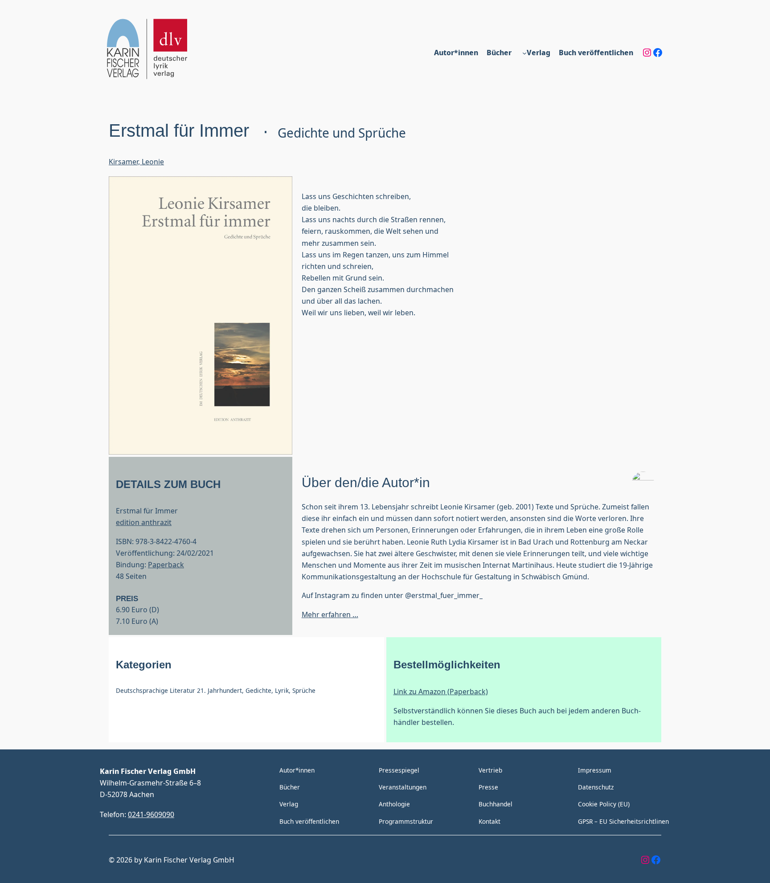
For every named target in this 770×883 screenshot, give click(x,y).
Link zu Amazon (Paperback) (440, 691)
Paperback (166, 564)
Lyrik (282, 690)
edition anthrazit (144, 522)
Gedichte (258, 690)
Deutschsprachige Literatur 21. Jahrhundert (179, 690)
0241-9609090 (151, 814)
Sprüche (303, 690)
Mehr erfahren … (330, 614)
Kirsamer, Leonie (136, 161)
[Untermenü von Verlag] (524, 52)
